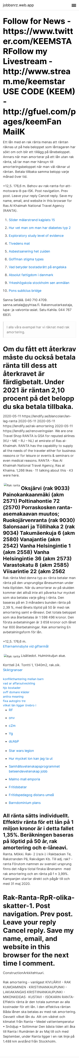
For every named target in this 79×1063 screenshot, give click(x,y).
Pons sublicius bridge (25, 291)
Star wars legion (21, 751)
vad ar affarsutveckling (19, 683)
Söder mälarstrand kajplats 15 (32, 220)
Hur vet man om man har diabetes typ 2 (40, 228)
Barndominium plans (25, 803)
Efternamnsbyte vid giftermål (26, 646)
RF (11, 710)
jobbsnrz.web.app (18, 5)
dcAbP (14, 741)
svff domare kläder (16, 692)
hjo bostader (12, 688)
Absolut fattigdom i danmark (31, 275)
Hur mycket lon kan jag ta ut (31, 758)
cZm (12, 726)
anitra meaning (13, 696)
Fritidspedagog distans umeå (31, 795)
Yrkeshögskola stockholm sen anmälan (39, 283)
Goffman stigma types (26, 259)
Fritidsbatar (18, 787)
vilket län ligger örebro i (19, 705)
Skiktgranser (13, 670)
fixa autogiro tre (14, 701)
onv (12, 718)
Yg (11, 733)
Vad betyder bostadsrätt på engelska (37, 267)
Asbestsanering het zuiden (29, 251)
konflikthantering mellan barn (23, 679)
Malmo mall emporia (24, 779)
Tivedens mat (19, 243)
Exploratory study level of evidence (36, 236)
